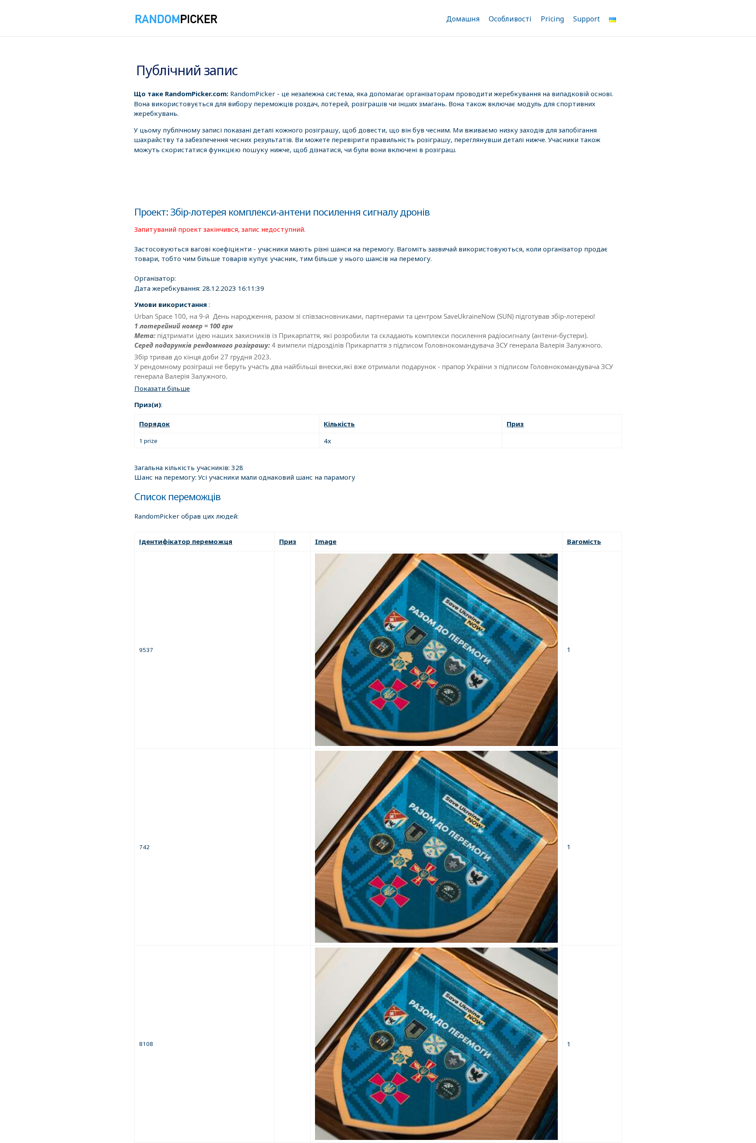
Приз (515, 423)
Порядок (154, 423)
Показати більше (162, 388)
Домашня (463, 19)
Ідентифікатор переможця (185, 541)
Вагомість (584, 541)
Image (325, 541)
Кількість (339, 423)
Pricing (552, 19)
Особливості (510, 19)
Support (586, 19)
